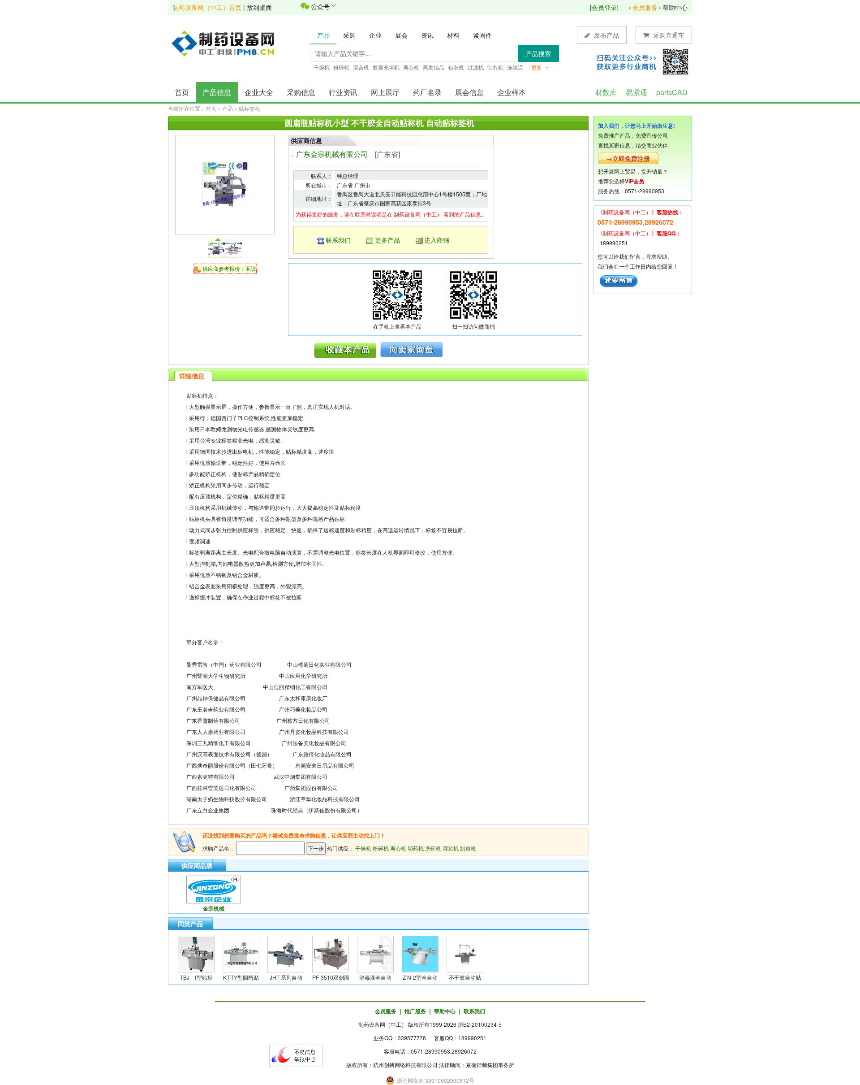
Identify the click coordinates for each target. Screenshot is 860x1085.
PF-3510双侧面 (330, 977)
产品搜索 (538, 53)
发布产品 (605, 34)
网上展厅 (385, 92)
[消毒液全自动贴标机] (375, 953)
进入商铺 (436, 239)
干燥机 (363, 848)
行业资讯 (343, 92)
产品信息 (216, 92)
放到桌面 (259, 7)
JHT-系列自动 (286, 977)
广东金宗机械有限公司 (332, 154)
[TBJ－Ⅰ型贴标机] (196, 953)
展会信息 (469, 92)
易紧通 (636, 92)
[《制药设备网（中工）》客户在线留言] (619, 280)
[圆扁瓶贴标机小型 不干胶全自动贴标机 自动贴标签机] (225, 183)
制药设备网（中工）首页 (206, 7)
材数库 (606, 92)
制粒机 (468, 848)
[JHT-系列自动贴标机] (285, 953)
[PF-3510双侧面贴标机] (330, 953)
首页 (182, 92)
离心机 (398, 848)
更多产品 (387, 239)
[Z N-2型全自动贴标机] (420, 953)
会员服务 (645, 7)
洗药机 (433, 848)
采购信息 (301, 92)
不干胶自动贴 (465, 977)
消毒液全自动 (375, 977)
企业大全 (259, 92)
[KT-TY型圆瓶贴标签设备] (241, 953)
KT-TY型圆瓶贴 (241, 977)
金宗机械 (213, 908)
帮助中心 (675, 7)
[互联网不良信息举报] (296, 1055)
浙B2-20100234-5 (480, 1024)
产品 (227, 108)
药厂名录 (427, 92)
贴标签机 (249, 108)
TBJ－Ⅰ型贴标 (196, 977)
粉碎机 (381, 848)
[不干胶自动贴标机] (465, 953)
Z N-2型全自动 (420, 977)
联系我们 (338, 239)
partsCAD (672, 92)
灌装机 (451, 848)
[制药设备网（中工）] (226, 42)
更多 (537, 67)
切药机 (416, 848)
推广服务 (415, 1011)
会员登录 (604, 7)
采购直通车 (667, 34)
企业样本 (511, 92)
